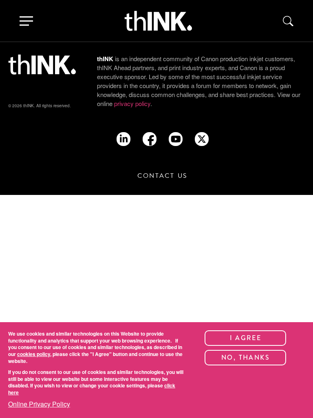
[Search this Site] (288, 21)
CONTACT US (162, 176)
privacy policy (132, 103)
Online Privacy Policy (39, 404)
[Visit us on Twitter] (201, 137)
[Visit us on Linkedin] (124, 139)
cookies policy (33, 354)
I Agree (246, 338)
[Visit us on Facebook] (149, 141)
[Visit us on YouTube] (176, 139)
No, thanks (245, 357)
